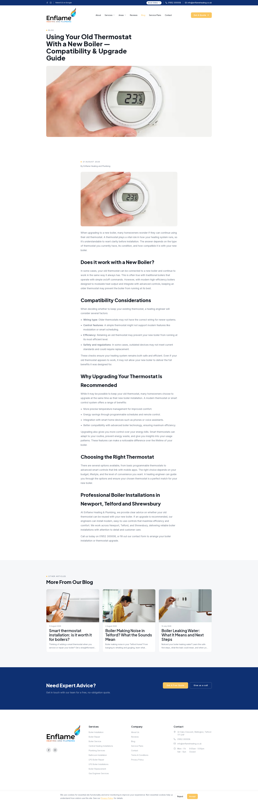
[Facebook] (47, 3)
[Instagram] (51, 3)
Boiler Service (95, 741)
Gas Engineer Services (99, 773)
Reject (180, 796)
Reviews (133, 15)
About (98, 15)
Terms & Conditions (139, 755)
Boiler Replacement (97, 769)
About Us (135, 732)
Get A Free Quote (175, 685)
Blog (143, 15)
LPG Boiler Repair (96, 760)
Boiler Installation (96, 732)
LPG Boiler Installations (98, 764)
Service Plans (155, 15)
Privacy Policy (137, 760)
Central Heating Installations (101, 746)
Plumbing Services (97, 750)
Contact (168, 15)
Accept (192, 796)
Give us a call (201, 685)
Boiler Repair (94, 737)
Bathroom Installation (98, 755)
